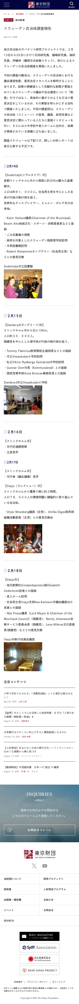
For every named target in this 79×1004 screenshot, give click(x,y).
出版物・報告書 (12, 900)
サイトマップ (58, 982)
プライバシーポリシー (37, 982)
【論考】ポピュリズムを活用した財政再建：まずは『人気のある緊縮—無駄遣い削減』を (39, 716)
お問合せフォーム (39, 830)
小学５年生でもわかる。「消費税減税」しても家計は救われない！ (39, 697)
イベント (9, 910)
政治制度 (20, 14)
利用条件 (18, 982)
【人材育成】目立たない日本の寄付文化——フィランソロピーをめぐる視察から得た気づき (39, 751)
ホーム (7, 14)
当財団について (12, 879)
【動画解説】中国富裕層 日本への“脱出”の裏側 (39, 767)
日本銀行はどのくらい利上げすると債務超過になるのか (39, 734)
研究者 (7, 889)
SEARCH (9, 920)
